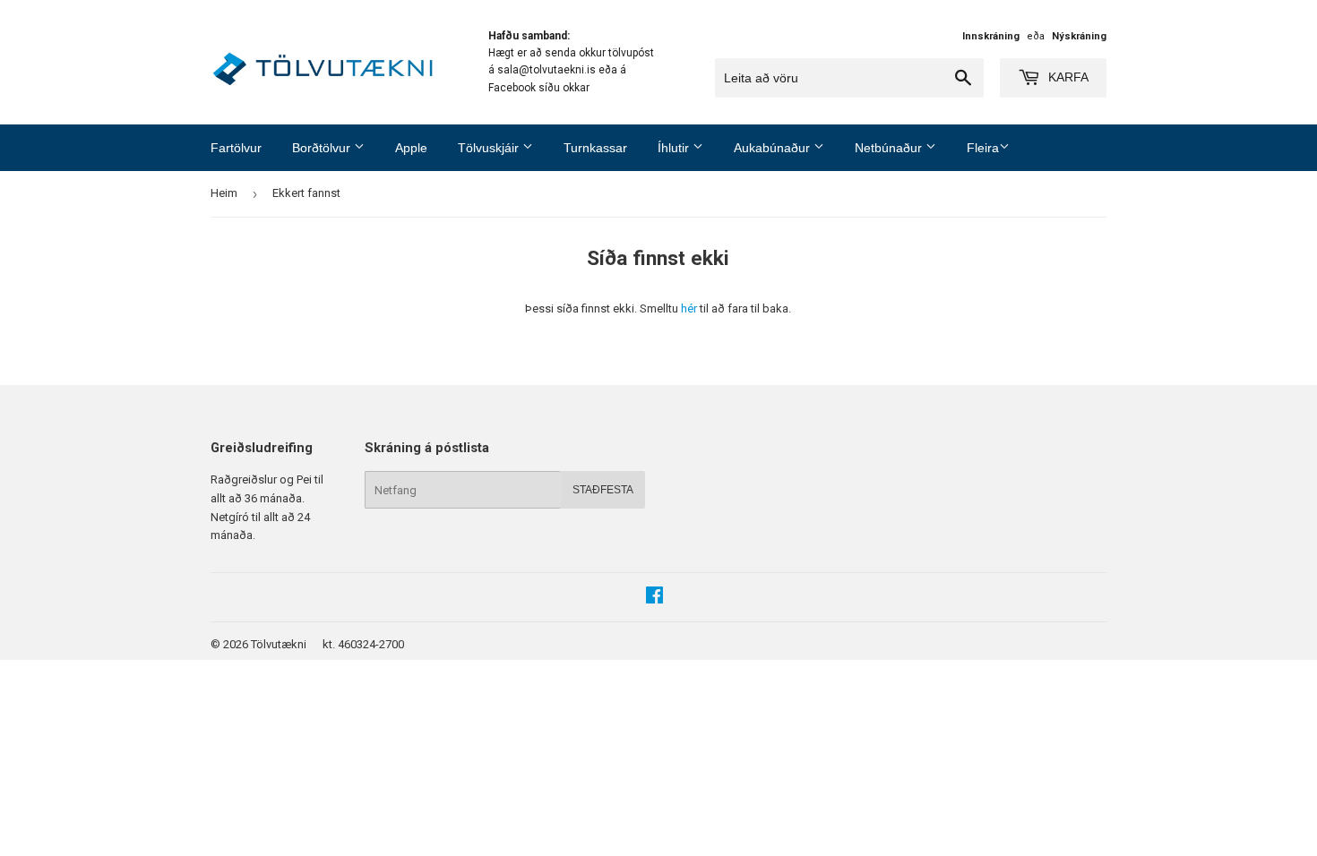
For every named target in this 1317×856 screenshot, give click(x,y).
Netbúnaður (890, 148)
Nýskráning (1079, 36)
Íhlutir (675, 148)
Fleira (983, 148)
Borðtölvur (323, 148)
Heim (224, 193)
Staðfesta (602, 490)
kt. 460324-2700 (363, 644)
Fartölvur (236, 148)
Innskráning (991, 36)
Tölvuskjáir (490, 148)
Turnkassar (595, 148)
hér (689, 308)
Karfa (1067, 77)
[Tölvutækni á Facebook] (654, 597)
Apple (411, 148)
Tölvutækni (278, 644)
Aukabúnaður (773, 148)
